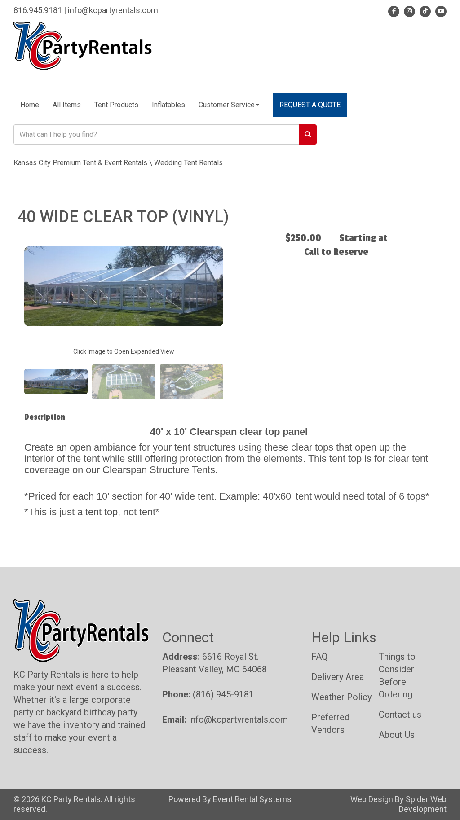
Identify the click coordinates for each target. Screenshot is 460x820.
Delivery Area (337, 676)
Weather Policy (341, 697)
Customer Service (227, 105)
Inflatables (168, 105)
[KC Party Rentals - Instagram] (408, 10)
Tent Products (116, 105)
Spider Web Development (423, 804)
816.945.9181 (37, 10)
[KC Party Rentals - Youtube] (440, 10)
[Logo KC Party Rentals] (82, 45)
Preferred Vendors (330, 723)
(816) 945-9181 (223, 694)
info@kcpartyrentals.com (113, 10)
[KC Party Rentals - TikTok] (424, 10)
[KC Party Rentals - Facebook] (393, 10)
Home (29, 105)
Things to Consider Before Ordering (397, 675)
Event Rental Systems (252, 799)
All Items (67, 105)
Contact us (400, 714)
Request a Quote (310, 105)
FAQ (319, 656)
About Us (397, 734)
